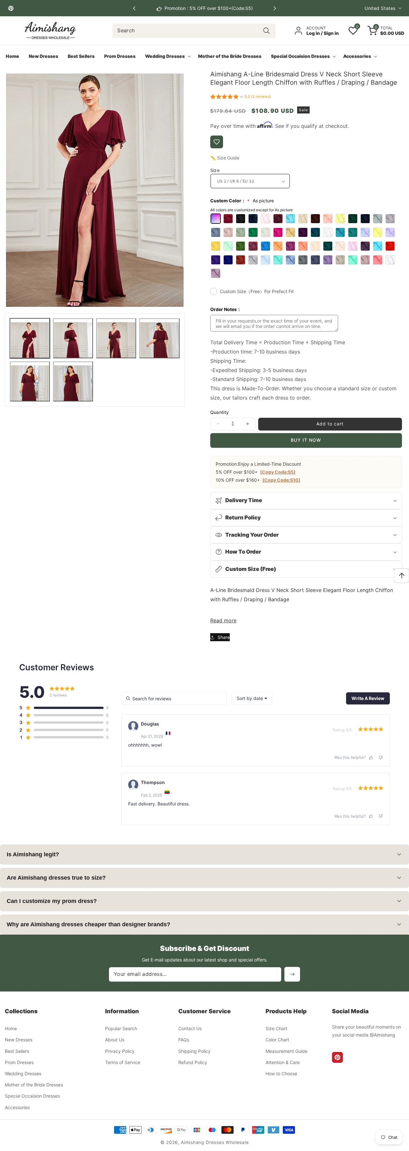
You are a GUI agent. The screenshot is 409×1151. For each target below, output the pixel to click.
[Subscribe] (292, 974)
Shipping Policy (194, 1051)
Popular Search (121, 1028)
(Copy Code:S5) (278, 472)
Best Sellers (17, 1051)
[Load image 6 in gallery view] (73, 381)
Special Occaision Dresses (32, 1096)
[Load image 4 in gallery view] (159, 338)
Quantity (219, 412)
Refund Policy (192, 1062)
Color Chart (277, 1040)
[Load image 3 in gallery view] (116, 338)
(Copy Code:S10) (281, 480)
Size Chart (276, 1028)
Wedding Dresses (23, 1074)
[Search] (266, 31)
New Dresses (18, 1040)
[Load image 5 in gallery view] (30, 381)
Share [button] (224, 637)
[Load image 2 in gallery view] (73, 338)
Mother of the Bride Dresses (34, 1085)
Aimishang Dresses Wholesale (215, 1142)
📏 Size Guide (224, 157)
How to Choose (281, 1074)
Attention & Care (283, 1062)
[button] (274, 8)
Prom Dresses (19, 1062)
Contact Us (190, 1028)
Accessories (17, 1107)
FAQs (183, 1040)
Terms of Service (122, 1062)
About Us (114, 1040)
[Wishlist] (216, 142)
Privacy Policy (120, 1051)
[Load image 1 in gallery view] (30, 338)
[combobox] (193, 31)
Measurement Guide (286, 1051)
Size (215, 170)
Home (11, 1028)
